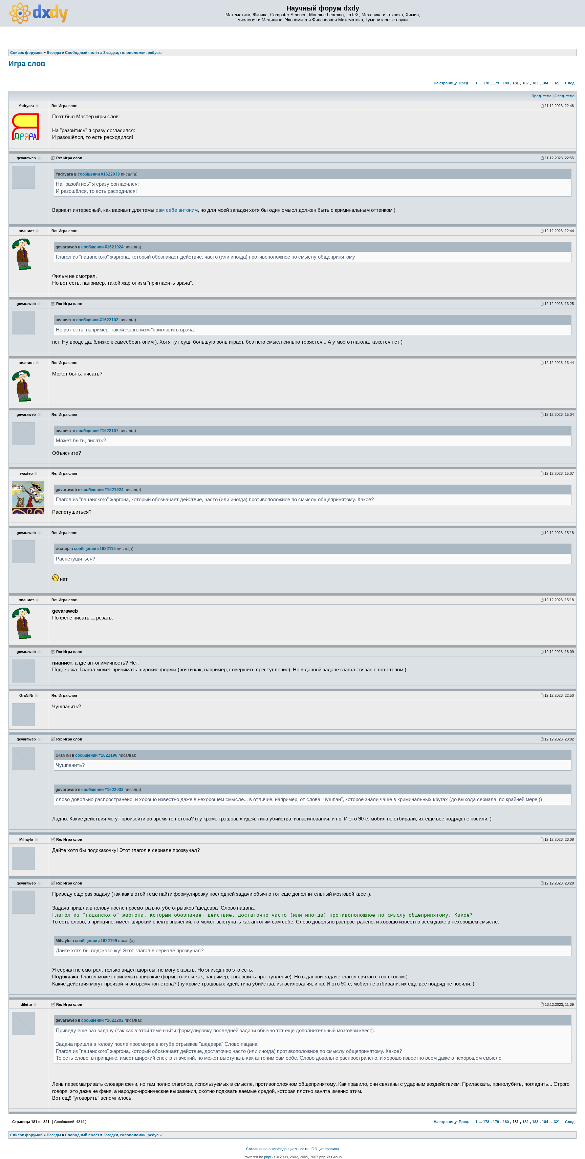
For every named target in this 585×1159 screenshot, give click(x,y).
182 (525, 83)
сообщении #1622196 (96, 755)
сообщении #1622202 (102, 1020)
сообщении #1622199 (96, 940)
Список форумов (26, 1135)
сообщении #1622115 (95, 548)
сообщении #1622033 (102, 789)
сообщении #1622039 (99, 174)
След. (570, 83)
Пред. (464, 83)
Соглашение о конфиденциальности (277, 1149)
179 (496, 83)
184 (545, 83)
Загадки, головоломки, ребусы (132, 1135)
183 (535, 83)
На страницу (445, 83)
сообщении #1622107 (97, 430)
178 (486, 83)
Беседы (54, 1135)
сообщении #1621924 (102, 247)
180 (506, 83)
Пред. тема (541, 96)
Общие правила (325, 1149)
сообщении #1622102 (97, 320)
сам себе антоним (177, 210)
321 (557, 83)
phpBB (269, 1157)
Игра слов (26, 63)
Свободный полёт (82, 1135)
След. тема (565, 96)
